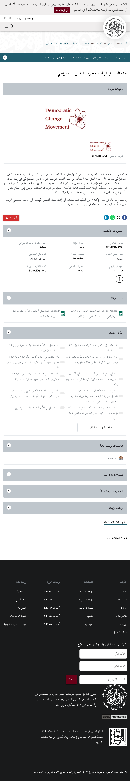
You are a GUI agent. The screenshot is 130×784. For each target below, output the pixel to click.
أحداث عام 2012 (52, 599)
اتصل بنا (22, 608)
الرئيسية (124, 43)
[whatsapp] (112, 218)
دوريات (87, 58)
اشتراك (71, 679)
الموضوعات (88, 624)
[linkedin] (106, 218)
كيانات (98, 43)
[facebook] (124, 218)
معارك (65, 58)
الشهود (90, 616)
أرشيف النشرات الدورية (15, 624)
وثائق (125, 58)
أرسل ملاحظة (62, 10)
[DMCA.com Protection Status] (114, 716)
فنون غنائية (56, 58)
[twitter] (118, 218)
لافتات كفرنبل (75, 58)
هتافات (47, 58)
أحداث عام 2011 (52, 591)
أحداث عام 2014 (52, 616)
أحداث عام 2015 (52, 624)
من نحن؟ (21, 591)
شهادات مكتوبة (86, 608)
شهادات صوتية (86, 599)
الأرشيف (111, 43)
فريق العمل (21, 599)
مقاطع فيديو (96, 58)
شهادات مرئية (87, 591)
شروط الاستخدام (18, 616)
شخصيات (108, 58)
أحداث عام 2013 (52, 608)
